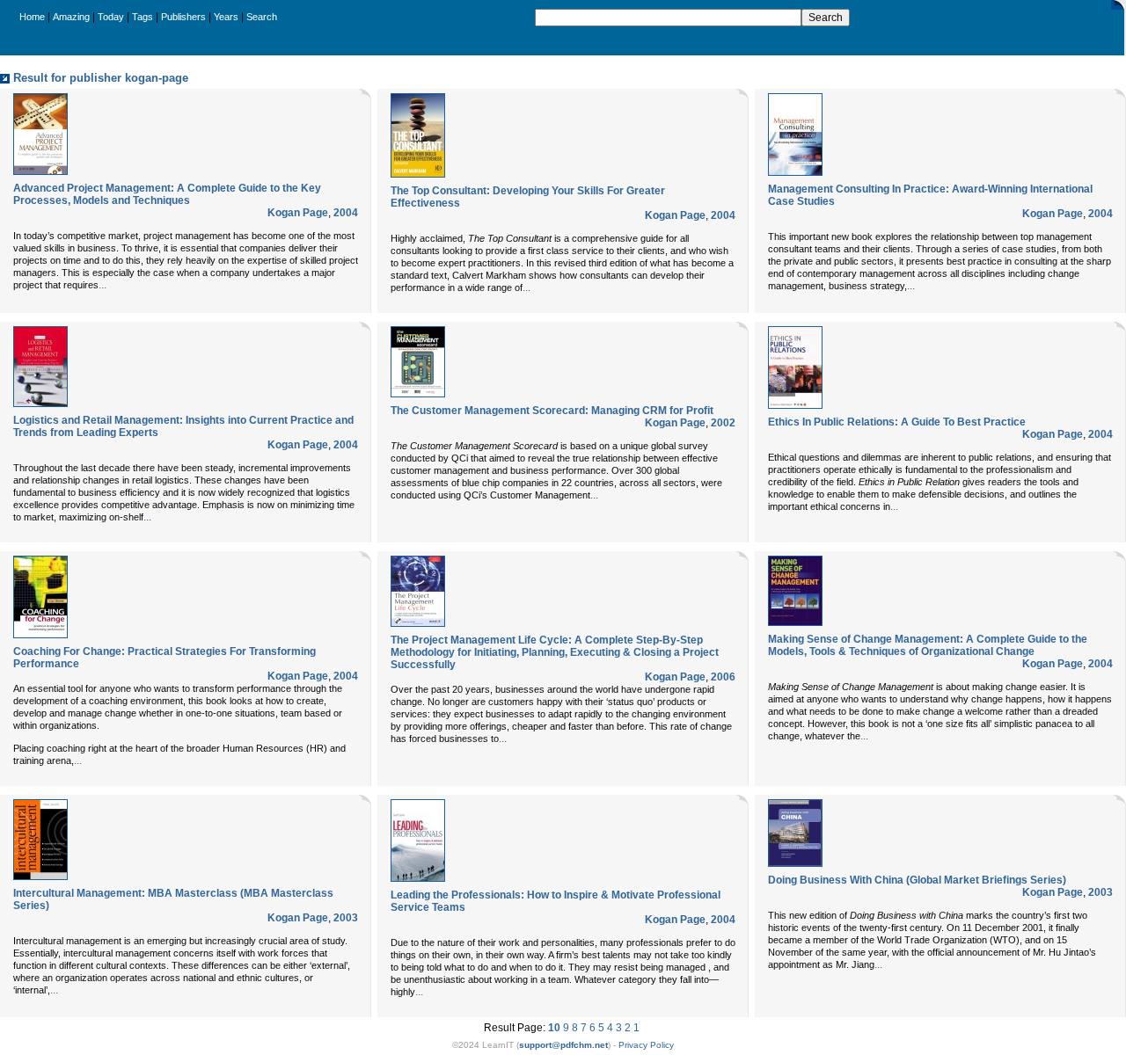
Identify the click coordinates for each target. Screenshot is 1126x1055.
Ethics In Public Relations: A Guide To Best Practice (897, 422)
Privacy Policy (646, 1045)
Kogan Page (297, 213)
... (102, 285)
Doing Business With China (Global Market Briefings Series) (917, 880)
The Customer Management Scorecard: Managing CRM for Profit (552, 410)
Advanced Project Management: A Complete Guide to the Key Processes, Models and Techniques (167, 194)
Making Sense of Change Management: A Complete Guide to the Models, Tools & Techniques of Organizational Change (927, 645)
